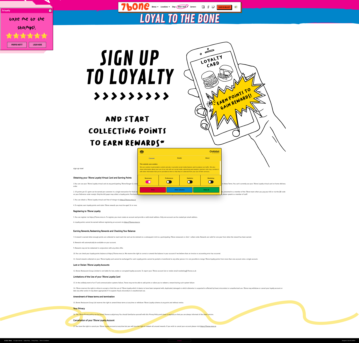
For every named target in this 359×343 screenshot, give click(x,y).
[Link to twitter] (213, 7)
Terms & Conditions (44, 340)
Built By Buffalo (351, 340)
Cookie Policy (27, 340)
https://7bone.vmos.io (128, 200)
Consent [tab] (151, 158)
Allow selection (180, 190)
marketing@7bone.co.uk (187, 271)
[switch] (169, 181)
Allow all (206, 190)
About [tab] (207, 158)
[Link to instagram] (203, 7)
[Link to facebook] (208, 7)
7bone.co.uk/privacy (111, 314)
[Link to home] (135, 7)
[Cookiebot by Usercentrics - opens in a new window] (211, 152)
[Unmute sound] (236, 7)
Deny (153, 190)
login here (37, 44)
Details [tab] (179, 158)
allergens (179, 340)
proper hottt (16, 44)
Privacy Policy (35, 340)
